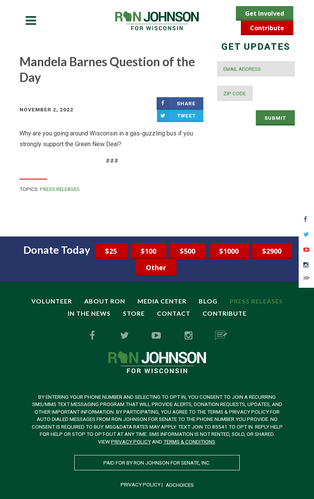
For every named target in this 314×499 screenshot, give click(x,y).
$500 (187, 251)
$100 (148, 251)
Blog (208, 301)
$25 (111, 251)
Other (156, 267)
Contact (173, 313)
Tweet (186, 116)
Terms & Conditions (189, 442)
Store (134, 313)
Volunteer (51, 301)
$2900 (271, 251)
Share (186, 103)
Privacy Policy (131, 442)
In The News (89, 313)
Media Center (161, 301)
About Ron (104, 301)
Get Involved (264, 13)
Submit (275, 118)
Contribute (267, 28)
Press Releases (60, 189)
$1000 (229, 251)
